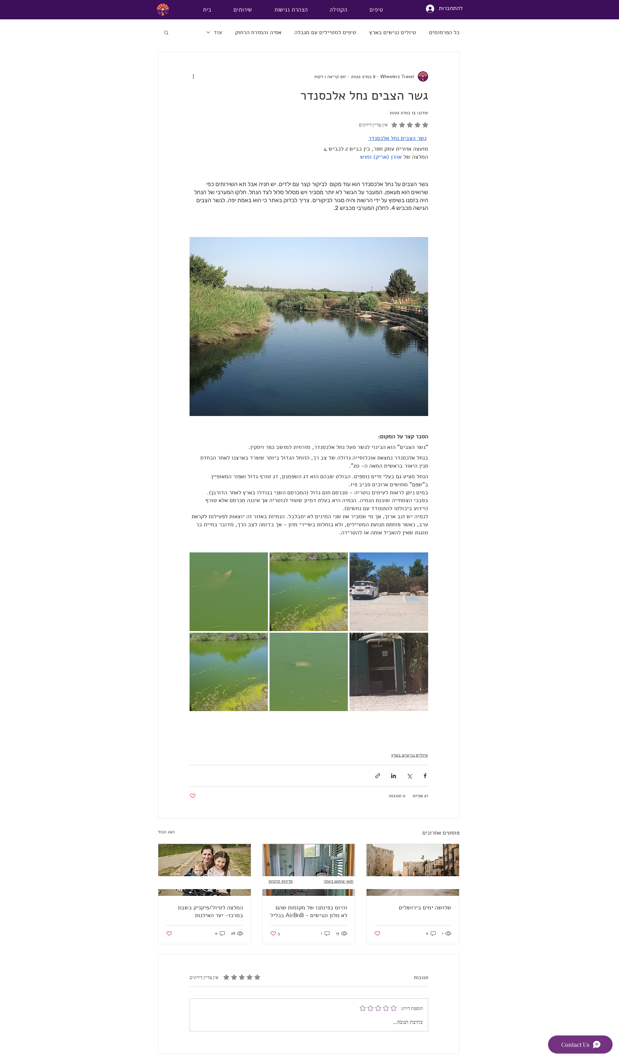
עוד (218, 32)
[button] (166, 32)
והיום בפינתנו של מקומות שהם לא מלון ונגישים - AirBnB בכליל (308, 911)
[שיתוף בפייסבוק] (425, 776)
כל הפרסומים (444, 32)
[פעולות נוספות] (193, 76)
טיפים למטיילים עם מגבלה (325, 32)
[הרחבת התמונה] (388, 591)
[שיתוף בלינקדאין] (393, 776)
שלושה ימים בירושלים (425, 907)
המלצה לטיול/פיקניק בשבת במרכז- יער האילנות (210, 911)
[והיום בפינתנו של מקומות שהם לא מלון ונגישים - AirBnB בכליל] (308, 870)
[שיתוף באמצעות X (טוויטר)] (409, 776)
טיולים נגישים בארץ (392, 32)
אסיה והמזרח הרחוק (258, 32)
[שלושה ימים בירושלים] (413, 870)
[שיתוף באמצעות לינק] (378, 776)
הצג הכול (166, 832)
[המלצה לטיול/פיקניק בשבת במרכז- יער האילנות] (204, 870)
